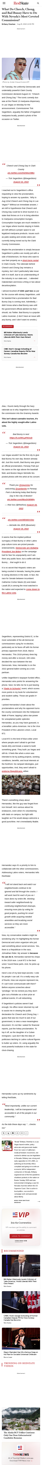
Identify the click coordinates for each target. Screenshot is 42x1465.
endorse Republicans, (12, 771)
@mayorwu (24, 485)
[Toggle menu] (4, 3)
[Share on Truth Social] (8, 1133)
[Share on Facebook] (13, 1133)
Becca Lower (8, 1357)
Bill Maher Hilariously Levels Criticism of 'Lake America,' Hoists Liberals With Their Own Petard (20, 1281)
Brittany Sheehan (8, 24)
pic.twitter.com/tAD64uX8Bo (21, 173)
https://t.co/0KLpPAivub (21, 438)
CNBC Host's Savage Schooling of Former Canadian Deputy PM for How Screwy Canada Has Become (21, 1318)
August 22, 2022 (21, 182)
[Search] (38, 3)
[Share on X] (3, 1133)
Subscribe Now (21, 1241)
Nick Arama (7, 1286)
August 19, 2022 (21, 529)
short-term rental (30, 260)
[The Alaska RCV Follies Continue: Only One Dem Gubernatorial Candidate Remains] (21, 1419)
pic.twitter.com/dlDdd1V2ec (21, 520)
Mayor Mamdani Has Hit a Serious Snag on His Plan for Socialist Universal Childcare (21, 1353)
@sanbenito (21, 489)
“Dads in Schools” (12, 688)
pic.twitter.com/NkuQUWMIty (21, 499)
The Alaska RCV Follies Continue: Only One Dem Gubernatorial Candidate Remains (19, 1435)
